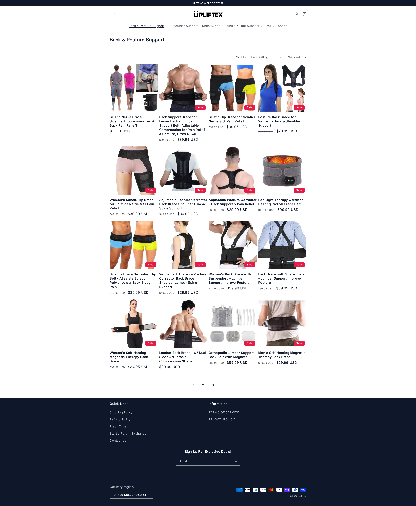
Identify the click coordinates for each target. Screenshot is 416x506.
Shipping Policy (121, 412)
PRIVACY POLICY (222, 419)
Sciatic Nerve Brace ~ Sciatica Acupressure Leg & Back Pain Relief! (132, 121)
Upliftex (302, 496)
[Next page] (222, 385)
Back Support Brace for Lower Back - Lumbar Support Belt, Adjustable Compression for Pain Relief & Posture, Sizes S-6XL (182, 125)
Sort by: (242, 57)
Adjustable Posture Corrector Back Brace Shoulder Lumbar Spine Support (183, 204)
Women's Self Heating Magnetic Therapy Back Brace (129, 357)
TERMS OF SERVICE (224, 412)
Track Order (119, 426)
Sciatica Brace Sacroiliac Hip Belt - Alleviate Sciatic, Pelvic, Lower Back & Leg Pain (133, 280)
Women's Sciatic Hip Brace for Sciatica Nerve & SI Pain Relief (132, 204)
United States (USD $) (129, 495)
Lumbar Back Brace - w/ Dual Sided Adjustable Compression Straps (182, 357)
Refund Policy (120, 419)
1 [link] (193, 385)
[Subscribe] (236, 461)
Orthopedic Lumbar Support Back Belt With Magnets (231, 355)
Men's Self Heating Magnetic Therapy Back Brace (281, 355)
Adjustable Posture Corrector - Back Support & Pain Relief (233, 202)
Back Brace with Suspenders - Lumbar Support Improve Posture (281, 278)
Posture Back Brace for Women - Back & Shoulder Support (279, 121)
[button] (113, 14)
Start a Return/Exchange (128, 433)
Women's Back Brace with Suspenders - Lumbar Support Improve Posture (230, 278)
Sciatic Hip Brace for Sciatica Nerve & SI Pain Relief (232, 119)
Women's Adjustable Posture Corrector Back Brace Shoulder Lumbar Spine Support (183, 280)
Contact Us (118, 440)
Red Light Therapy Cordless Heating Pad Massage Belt (281, 202)
